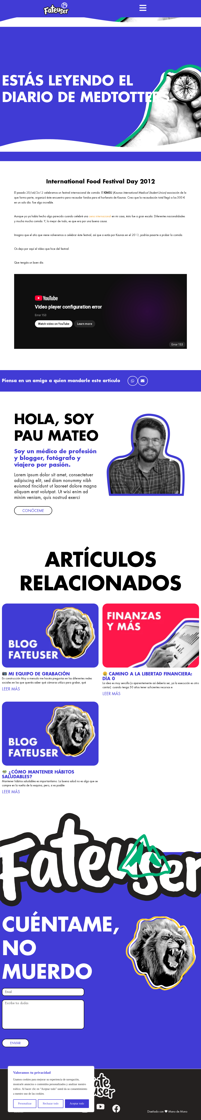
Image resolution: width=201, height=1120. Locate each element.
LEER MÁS (11, 689)
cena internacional (100, 216)
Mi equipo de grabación (38, 674)
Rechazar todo (50, 1103)
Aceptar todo (77, 1103)
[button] (133, 381)
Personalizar (25, 1103)
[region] (51, 1089)
